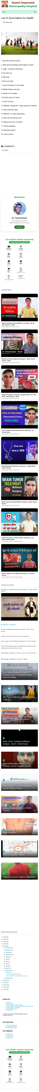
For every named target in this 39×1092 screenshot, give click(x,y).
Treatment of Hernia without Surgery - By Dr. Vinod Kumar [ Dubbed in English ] (19, 719)
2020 (4, 982)
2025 (4, 939)
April (7, 966)
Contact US (9, 1010)
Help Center (10, 1034)
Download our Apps (12, 1028)
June (7, 961)
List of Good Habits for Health (13, 974)
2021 (4, 980)
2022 (4, 946)
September (9, 954)
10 (4, 873)
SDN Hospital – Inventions (13, 1007)
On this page (5, 150)
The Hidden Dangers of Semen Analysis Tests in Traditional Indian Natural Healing (17, 674)
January (8, 978)
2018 (4, 987)
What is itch (9, 972)
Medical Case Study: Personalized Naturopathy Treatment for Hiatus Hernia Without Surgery (17, 785)
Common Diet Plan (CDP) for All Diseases (16, 976)
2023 (4, 943)
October (8, 952)
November (9, 950)
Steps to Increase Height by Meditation (19, 877)
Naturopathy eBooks (12, 1026)
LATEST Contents (9, 624)
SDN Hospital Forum (12, 1009)
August (8, 957)
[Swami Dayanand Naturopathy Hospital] (19, 7)
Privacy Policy (10, 1036)
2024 (4, 941)
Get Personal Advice (12, 1025)
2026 (4, 937)
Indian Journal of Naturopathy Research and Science (20, 1006)
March (7, 968)
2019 (4, 985)
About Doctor (10, 1003)
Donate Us (9, 1038)
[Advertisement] (19, 907)
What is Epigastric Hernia (13, 855)
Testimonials (10, 1035)
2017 (4, 989)
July (7, 959)
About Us (9, 1002)
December (9, 948)
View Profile (19, 227)
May (7, 963)
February (8, 970)
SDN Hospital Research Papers (15, 1005)
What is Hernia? (9, 833)
